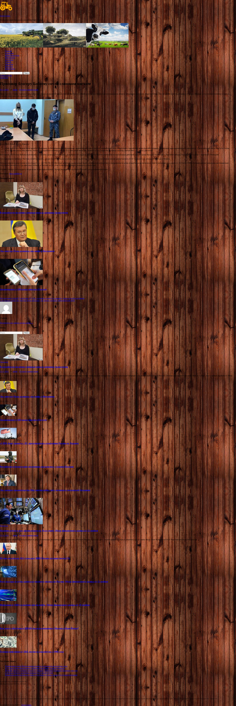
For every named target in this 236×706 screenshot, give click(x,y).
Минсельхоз (10, 58)
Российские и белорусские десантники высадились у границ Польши (37, 466)
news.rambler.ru (15, 174)
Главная (8, 51)
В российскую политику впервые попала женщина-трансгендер (34, 212)
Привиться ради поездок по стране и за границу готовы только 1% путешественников (41, 675)
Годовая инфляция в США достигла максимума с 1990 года (32, 651)
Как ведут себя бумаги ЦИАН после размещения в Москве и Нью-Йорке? (39, 628)
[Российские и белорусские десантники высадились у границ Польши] (8, 462)
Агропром (9, 53)
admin (15, 90)
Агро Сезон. (5, 16)
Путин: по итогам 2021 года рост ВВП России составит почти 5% (35, 558)
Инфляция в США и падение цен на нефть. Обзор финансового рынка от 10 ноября (45, 605)
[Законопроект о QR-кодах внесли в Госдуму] (21, 285)
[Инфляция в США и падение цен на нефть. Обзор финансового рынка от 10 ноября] (8, 600)
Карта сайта (10, 69)
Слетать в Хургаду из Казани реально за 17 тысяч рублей (29, 673)
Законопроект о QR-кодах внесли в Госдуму (23, 289)
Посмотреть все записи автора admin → (16, 323)
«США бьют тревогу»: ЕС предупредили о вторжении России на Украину (39, 443)
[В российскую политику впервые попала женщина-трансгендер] (21, 208)
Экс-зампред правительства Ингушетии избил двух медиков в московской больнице (45, 490)
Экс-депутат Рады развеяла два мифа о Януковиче (27, 251)
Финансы (9, 66)
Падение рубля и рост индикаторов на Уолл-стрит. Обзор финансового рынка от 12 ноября (49, 530)
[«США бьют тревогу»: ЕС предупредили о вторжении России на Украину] (8, 438)
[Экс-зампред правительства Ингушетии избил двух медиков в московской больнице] (8, 485)
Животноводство (12, 55)
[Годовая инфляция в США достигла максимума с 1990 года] (8, 647)
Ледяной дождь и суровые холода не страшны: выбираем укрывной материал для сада (41, 671)
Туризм (8, 62)
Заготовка (9, 60)
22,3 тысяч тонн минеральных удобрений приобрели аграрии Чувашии (35, 668)
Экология (9, 64)
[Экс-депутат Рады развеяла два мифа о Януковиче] (21, 246)
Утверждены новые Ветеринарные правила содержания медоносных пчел (36, 666)
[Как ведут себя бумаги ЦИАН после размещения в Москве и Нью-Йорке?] (8, 624)
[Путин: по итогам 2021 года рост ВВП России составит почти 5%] (8, 553)
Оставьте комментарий (28, 90)
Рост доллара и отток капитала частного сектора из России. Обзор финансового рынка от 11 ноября (54, 581)
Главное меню (6, 75)
